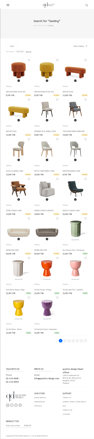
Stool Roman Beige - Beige (15, 290)
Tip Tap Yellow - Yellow (14, 329)
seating (19, 51)
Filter (12, 46)
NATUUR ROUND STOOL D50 (15, 92)
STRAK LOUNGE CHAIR (14, 210)
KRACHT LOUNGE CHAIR (71, 210)
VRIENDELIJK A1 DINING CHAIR (45, 131)
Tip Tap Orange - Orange (42, 290)
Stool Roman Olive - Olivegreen (73, 250)
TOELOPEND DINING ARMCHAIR (74, 131)
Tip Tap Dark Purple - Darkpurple (45, 329)
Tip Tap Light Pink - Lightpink (73, 290)
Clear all (28, 52)
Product (43, 25)
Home (36, 25)
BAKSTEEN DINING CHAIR (71, 171)
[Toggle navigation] (8, 5)
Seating (50, 25)
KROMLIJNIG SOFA (12, 250)
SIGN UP (27, 425)
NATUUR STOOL (68, 92)
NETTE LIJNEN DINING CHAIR (44, 171)
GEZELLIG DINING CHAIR (14, 171)
